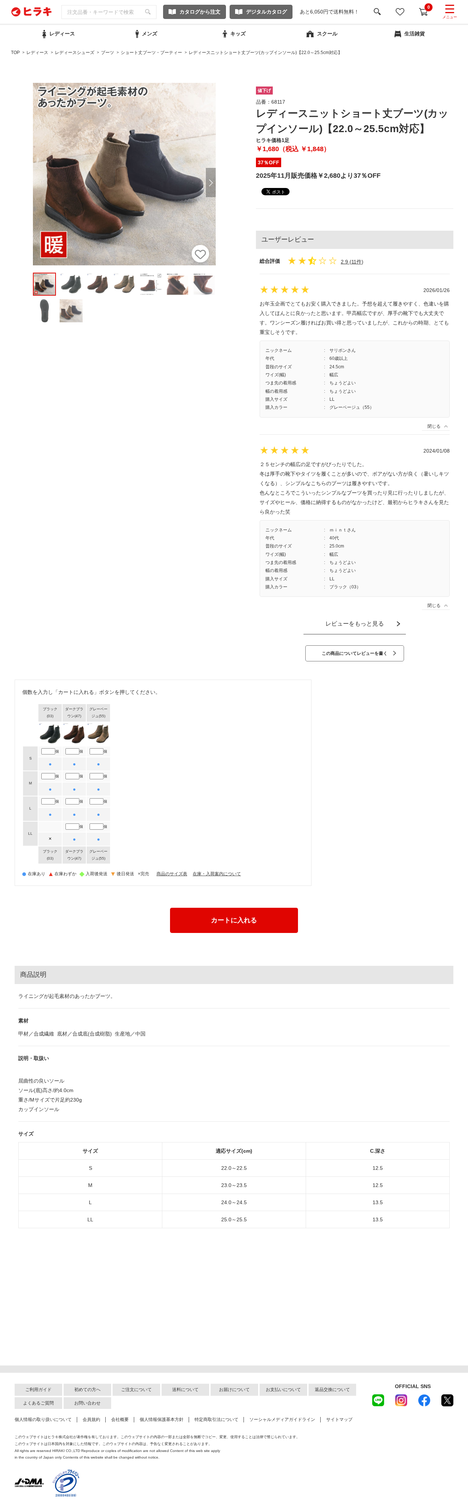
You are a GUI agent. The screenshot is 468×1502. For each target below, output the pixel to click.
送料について (185, 1389)
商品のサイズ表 (171, 873)
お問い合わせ (87, 1403)
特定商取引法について (216, 1419)
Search (148, 12)
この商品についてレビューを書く (355, 653)
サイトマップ (339, 1419)
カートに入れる (234, 920)
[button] (211, 182)
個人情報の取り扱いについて (43, 1419)
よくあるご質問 (38, 1403)
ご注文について (136, 1389)
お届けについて (234, 1389)
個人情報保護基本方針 (162, 1419)
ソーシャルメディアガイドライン (282, 1419)
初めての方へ (87, 1389)
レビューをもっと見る (354, 624)
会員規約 (91, 1419)
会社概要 (120, 1419)
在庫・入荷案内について (217, 873)
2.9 (344, 262)
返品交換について (332, 1389)
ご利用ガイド (38, 1389)
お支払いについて (283, 1389)
